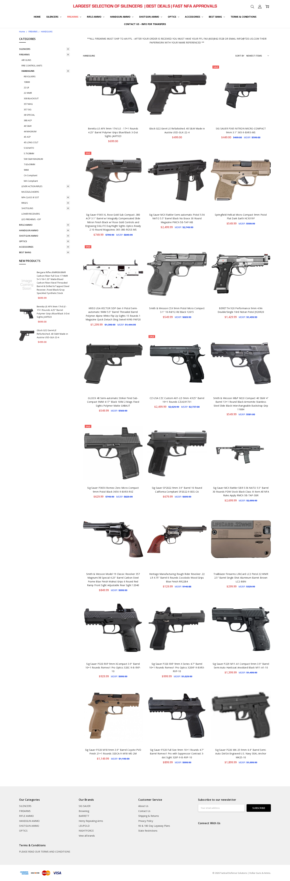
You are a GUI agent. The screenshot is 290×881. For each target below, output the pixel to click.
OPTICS (172, 16)
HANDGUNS (27, 70)
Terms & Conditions (243, 16)
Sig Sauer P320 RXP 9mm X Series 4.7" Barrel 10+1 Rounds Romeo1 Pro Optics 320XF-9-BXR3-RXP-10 (177, 667)
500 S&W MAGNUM (33, 158)
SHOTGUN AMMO (149, 16)
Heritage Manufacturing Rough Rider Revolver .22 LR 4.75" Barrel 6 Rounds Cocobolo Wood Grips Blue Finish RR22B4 (177, 577)
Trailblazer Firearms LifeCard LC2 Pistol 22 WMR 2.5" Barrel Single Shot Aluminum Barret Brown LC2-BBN (240, 577)
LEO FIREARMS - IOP (31, 219)
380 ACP (28, 120)
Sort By (239, 55)
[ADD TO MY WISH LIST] (137, 75)
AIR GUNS (26, 60)
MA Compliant (31, 180)
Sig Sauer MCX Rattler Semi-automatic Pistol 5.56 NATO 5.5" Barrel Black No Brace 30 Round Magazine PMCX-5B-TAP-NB (177, 218)
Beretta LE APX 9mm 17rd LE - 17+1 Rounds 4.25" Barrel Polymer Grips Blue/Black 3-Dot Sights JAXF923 (113, 132)
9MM (26, 169)
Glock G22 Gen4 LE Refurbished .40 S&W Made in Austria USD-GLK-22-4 (52, 334)
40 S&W (28, 125)
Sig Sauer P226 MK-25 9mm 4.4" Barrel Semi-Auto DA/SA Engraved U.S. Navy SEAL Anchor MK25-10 (241, 753)
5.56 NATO (29, 147)
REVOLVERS (30, 76)
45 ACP (27, 136)
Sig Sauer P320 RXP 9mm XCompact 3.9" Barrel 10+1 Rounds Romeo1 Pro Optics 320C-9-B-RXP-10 (113, 667)
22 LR (26, 87)
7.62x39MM (29, 164)
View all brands (87, 835)
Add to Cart (113, 109)
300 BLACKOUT (31, 98)
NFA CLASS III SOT (30, 197)
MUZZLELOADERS (30, 191)
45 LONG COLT (31, 142)
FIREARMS (73, 16)
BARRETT (84, 815)
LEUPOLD (84, 825)
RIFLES (24, 202)
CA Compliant (30, 175)
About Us (143, 806)
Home (37, 16)
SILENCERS (52, 16)
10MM (27, 81)
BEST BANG (216, 16)
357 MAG (28, 103)
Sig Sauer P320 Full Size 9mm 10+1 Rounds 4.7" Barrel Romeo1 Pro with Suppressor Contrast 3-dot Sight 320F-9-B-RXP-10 (177, 753)
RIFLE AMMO (94, 16)
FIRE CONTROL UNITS (31, 65)
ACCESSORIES (193, 16)
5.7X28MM (29, 153)
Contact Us (144, 811)
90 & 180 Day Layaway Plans (154, 825)
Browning (84, 811)
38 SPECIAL (29, 114)
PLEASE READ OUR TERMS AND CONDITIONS (44, 851)
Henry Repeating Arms (91, 820)
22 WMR (28, 92)
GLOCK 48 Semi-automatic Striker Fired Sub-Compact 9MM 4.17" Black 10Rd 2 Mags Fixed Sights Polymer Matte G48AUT (113, 401)
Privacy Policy (145, 820)
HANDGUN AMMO (120, 16)
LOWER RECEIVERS (30, 213)
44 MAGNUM (30, 131)
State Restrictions (147, 830)
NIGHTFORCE (86, 830)
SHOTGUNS (27, 208)
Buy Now (113, 117)
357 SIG (27, 109)
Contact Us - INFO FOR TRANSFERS (145, 24)
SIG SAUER (84, 806)
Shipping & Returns (148, 815)
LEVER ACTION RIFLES (31, 186)
